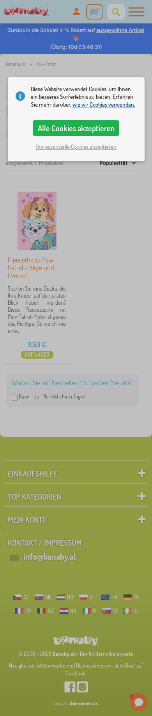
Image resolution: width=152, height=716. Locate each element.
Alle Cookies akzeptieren (76, 128)
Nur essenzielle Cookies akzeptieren (76, 146)
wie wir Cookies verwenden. (103, 104)
